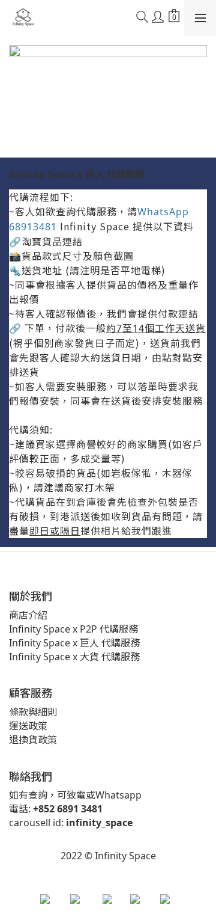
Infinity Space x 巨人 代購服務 (74, 642)
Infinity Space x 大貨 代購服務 (74, 656)
